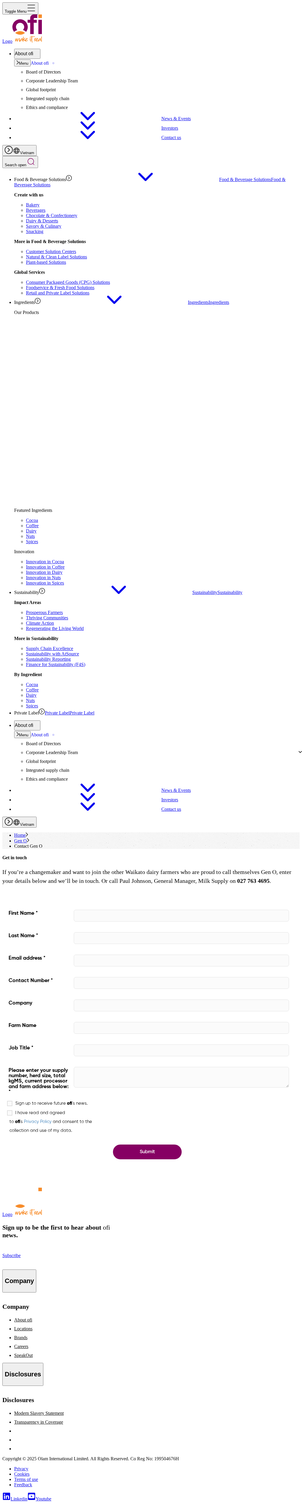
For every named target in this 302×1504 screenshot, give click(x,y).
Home (20, 835)
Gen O (20, 840)
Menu (23, 63)
